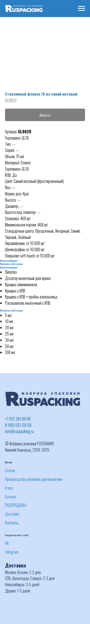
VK (7, 543)
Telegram (12, 552)
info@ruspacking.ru (19, 431)
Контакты (11, 523)
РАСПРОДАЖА (15, 505)
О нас (9, 488)
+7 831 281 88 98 (17, 419)
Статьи (10, 470)
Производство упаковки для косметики (33, 479)
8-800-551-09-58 (18, 425)
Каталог (10, 497)
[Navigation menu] (81, 8)
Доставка (12, 514)
